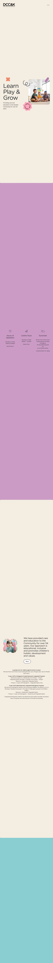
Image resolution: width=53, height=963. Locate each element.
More (27, 661)
